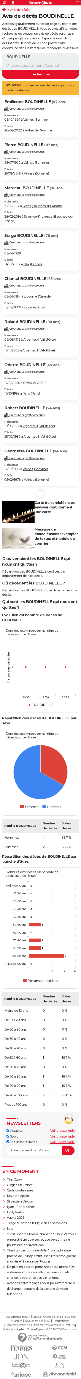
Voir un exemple (62, 1131)
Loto (10, 1229)
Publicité (70, 1316)
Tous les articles (33, 1320)
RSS (47, 1320)
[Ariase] (21, 1374)
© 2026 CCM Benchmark (61, 1329)
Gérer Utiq (69, 1325)
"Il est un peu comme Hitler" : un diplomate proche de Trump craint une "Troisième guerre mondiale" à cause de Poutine (41, 1255)
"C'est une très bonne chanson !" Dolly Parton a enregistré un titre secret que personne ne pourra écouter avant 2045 (41, 1239)
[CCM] (60, 1348)
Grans (26, 206)
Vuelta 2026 (16, 1218)
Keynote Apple (18, 1196)
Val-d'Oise (47, 340)
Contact (17, 1320)
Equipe (36, 1316)
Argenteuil (31, 340)
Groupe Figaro (35, 1329)
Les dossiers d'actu (23, 1142)
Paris (26, 393)
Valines (28, 119)
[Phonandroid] (60, 1374)
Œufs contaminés (20, 1190)
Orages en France (20, 1185)
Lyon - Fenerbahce (21, 1207)
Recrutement (60, 1320)
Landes (36, 264)
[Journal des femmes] (21, 1348)
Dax (26, 264)
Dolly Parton (16, 1212)
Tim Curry (14, 1180)
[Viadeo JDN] (60, 1365)
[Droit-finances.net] (60, 1357)
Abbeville (32, 130)
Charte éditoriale (53, 1316)
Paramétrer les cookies (47, 1325)
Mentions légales (14, 1329)
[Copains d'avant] (21, 1365)
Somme (41, 119)
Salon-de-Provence (38, 217)
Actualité (15, 1131)
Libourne (30, 296)
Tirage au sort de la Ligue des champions (37, 1223)
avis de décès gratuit (55, 85)
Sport (13, 1136)
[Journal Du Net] (21, 1357)
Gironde (45, 296)
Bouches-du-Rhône (47, 206)
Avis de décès (20, 10)
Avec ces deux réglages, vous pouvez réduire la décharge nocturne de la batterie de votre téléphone (41, 1288)
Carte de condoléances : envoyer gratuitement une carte (55, 507)
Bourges (30, 307)
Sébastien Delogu (20, 1201)
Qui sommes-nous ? (18, 1316)
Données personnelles (19, 1325)
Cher (41, 307)
